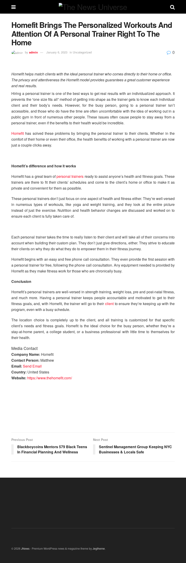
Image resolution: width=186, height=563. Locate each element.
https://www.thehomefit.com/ (49, 377)
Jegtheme (99, 548)
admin (33, 52)
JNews (25, 548)
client (109, 303)
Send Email (32, 366)
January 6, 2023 (56, 52)
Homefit (17, 133)
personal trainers (69, 176)
